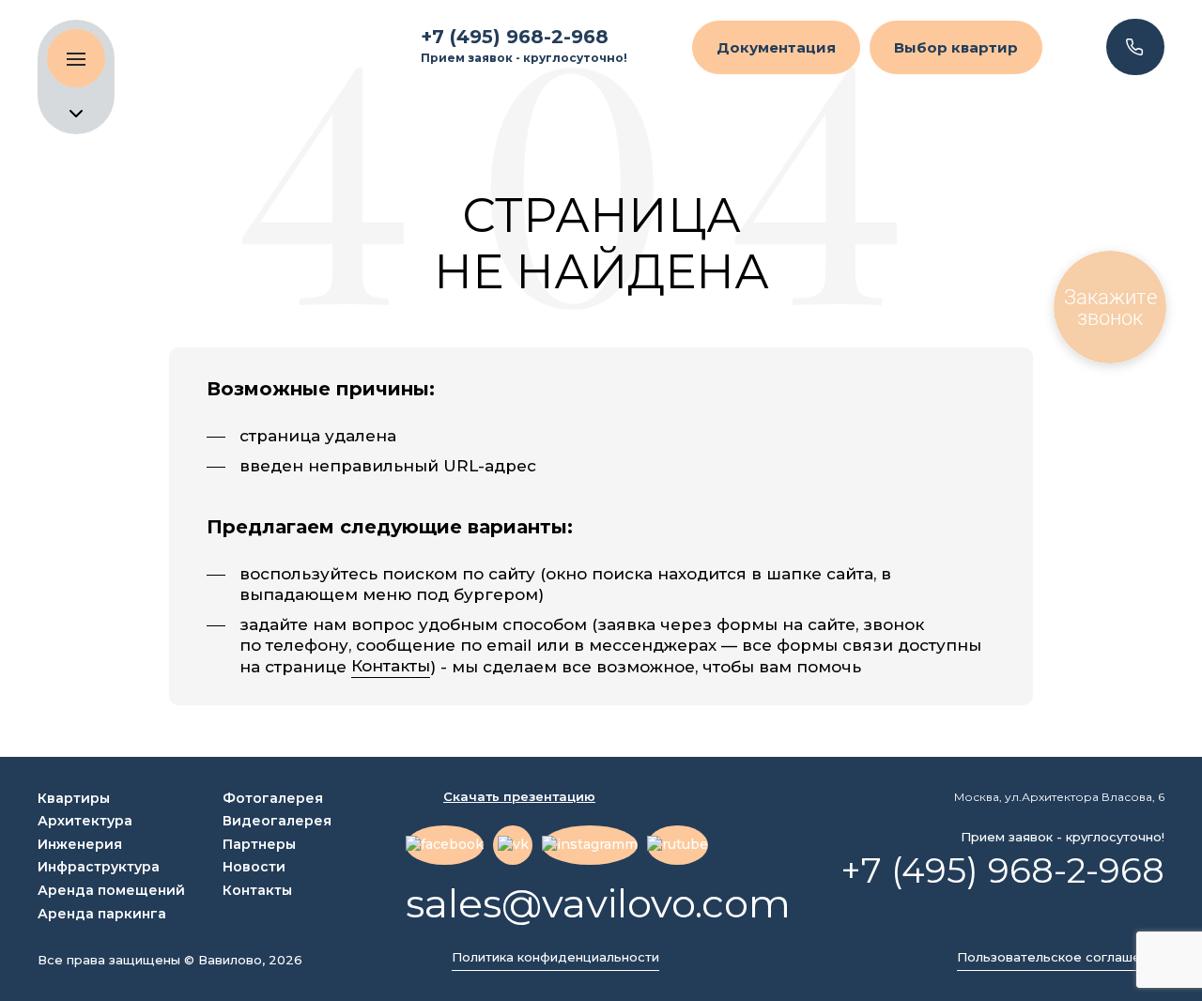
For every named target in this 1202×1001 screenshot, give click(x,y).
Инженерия (80, 844)
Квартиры (74, 798)
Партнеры (259, 844)
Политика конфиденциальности (555, 957)
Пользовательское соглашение (1060, 957)
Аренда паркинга (102, 913)
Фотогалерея (273, 798)
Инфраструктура (99, 866)
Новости (254, 866)
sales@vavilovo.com (598, 903)
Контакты (390, 666)
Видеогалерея (277, 820)
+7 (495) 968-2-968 (515, 36)
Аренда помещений (111, 890)
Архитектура (85, 820)
